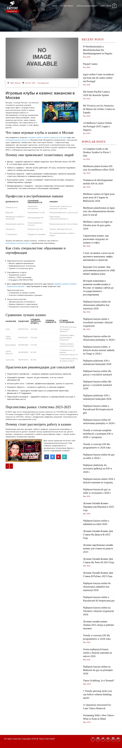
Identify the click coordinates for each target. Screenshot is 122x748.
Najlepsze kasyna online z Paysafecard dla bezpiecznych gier (98, 409)
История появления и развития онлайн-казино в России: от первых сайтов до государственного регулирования (98, 287)
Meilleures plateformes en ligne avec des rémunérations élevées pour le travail (99, 211)
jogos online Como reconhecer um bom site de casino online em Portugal (98, 78)
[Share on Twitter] (52, 458)
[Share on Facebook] (46, 458)
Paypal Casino (90, 63)
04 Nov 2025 (30, 83)
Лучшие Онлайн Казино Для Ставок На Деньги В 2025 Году (98, 534)
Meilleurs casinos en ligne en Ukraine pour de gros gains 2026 (97, 225)
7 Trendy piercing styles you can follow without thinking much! (97, 694)
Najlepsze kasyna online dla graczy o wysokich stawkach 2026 (97, 385)
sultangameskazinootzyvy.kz (18, 140)
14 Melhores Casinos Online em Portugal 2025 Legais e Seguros (97, 126)
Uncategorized (43, 83)
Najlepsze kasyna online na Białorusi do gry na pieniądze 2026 (98, 670)
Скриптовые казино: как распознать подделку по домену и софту (96, 239)
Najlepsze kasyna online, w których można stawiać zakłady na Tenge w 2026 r (99, 350)
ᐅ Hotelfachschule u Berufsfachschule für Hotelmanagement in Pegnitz (97, 50)
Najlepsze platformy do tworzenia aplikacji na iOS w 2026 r (97, 468)
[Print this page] (64, 458)
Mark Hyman (15, 83)
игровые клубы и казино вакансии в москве (47, 137)
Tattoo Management (87, 6)
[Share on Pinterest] (58, 458)
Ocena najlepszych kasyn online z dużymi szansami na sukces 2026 (97, 653)
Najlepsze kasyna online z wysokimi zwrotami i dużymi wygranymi (98, 322)
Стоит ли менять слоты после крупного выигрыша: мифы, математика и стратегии (98, 256)
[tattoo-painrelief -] (17, 7)
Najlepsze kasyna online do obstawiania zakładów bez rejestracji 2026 (97, 305)
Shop (54, 6)
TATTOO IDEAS (67, 6)
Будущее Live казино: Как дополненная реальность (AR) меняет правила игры (99, 270)
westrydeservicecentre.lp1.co (18, 243)
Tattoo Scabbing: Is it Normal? (98, 680)
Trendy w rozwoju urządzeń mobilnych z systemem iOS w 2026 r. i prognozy (98, 434)
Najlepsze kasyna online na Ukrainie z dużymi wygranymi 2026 (98, 611)
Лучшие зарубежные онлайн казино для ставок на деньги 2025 (98, 548)
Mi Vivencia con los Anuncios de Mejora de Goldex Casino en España (99, 109)
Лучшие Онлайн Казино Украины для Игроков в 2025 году (98, 507)
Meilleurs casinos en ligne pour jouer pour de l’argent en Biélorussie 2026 (99, 197)
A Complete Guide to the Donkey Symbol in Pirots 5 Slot (97, 152)
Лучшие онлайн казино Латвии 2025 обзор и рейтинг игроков (98, 625)
